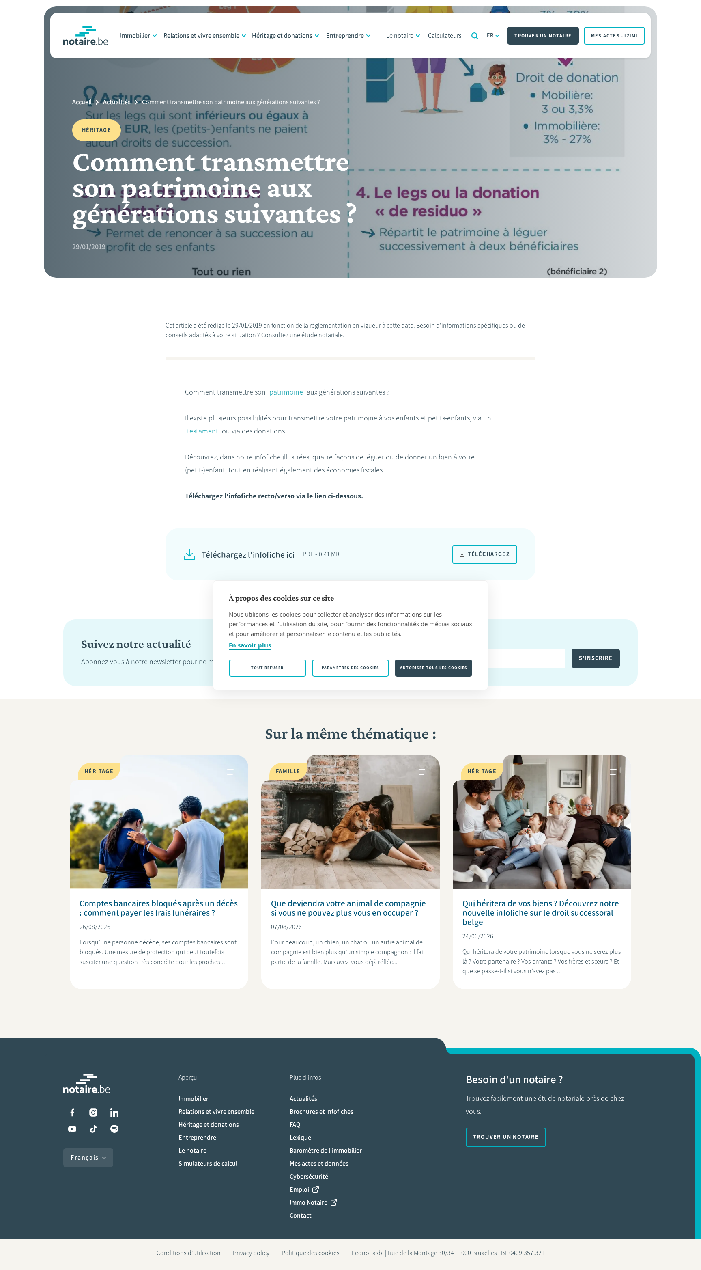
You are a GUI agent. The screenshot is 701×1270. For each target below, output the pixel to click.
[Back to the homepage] (85, 35)
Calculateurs (445, 35)
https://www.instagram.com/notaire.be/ (93, 1112)
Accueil (82, 102)
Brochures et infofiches (321, 1111)
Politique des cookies (311, 1253)
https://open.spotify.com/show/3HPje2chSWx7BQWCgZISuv (114, 1128)
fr (490, 35)
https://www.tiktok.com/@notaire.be (93, 1128)
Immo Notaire (308, 1202)
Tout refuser (267, 668)
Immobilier (135, 35)
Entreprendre (345, 35)
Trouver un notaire (543, 36)
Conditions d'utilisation (189, 1253)
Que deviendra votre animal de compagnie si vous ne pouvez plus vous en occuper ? (348, 908)
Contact (301, 1215)
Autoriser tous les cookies (433, 668)
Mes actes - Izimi (614, 36)
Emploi (299, 1189)
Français (85, 1157)
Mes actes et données (319, 1163)
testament (202, 431)
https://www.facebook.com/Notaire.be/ (72, 1112)
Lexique (300, 1137)
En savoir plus (250, 645)
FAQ (295, 1124)
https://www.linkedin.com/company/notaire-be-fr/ (114, 1112)
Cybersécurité (309, 1176)
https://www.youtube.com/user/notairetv (72, 1128)
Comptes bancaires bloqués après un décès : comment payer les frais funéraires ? (159, 908)
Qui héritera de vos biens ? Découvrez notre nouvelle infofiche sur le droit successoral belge (540, 913)
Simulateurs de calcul (207, 1163)
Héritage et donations (282, 35)
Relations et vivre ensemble (201, 35)
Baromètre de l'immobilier (326, 1150)
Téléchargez (489, 554)
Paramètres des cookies (350, 668)
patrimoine (286, 392)
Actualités (117, 102)
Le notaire (399, 35)
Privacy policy (251, 1253)
